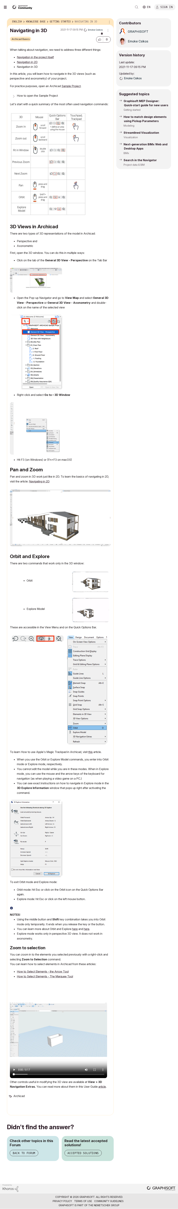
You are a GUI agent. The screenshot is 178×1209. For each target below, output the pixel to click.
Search (136, 7)
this (90, 752)
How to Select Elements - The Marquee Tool (45, 976)
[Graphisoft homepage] (161, 1189)
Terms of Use (83, 1201)
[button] (99, 39)
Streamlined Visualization (141, 132)
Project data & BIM (134, 164)
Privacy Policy (62, 1201)
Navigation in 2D (27, 62)
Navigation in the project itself (35, 57)
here (75, 929)
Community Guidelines (109, 1201)
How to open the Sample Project (37, 95)
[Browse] (7, 7)
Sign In (166, 7)
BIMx (126, 153)
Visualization (131, 137)
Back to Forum (24, 1153)
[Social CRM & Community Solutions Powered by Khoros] (10, 1187)
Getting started (132, 109)
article (102, 1086)
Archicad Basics (21, 39)
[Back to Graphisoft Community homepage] (23, 6)
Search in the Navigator (140, 160)
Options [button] (109, 21)
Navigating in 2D (39, 481)
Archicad (19, 1096)
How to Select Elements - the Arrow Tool (43, 971)
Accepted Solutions (83, 1153)
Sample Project (71, 86)
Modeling (129, 125)
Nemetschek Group (106, 1205)
